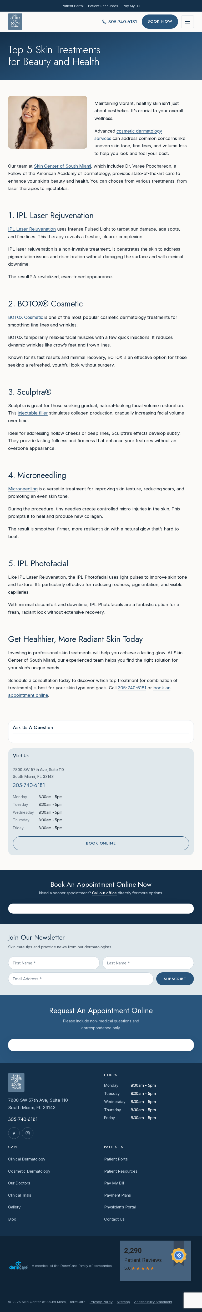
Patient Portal (73, 6)
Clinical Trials (19, 1195)
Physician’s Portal (120, 1206)
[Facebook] (14, 1133)
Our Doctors (19, 1183)
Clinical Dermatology (26, 1159)
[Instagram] (27, 1133)
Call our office (104, 892)
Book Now (160, 21)
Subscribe (175, 979)
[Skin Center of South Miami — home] (15, 21)
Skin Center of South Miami (62, 166)
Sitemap (123, 1302)
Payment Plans (117, 1195)
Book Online (101, 843)
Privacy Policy (101, 1302)
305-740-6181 (132, 687)
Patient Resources (103, 6)
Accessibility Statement (153, 1302)
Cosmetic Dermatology (29, 1171)
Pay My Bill (131, 6)
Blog (12, 1219)
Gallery (14, 1206)
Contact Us (114, 1219)
